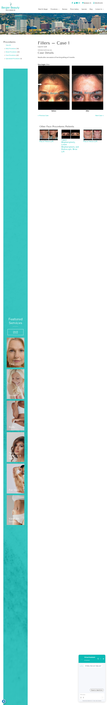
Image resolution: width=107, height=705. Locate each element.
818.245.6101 (99, 3)
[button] (15, 333)
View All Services (15, 332)
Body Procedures (11, 48)
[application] (58, 9)
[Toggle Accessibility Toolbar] (4, 701)
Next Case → (99, 115)
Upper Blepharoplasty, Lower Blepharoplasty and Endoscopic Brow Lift (70, 146)
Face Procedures (11, 55)
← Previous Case (43, 115)
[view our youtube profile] (77, 2)
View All (8, 45)
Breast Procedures (11, 52)
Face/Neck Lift (46, 141)
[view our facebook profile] (72, 2)
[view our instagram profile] (79, 2)
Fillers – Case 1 (53, 43)
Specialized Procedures (13, 58)
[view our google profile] (74, 2)
